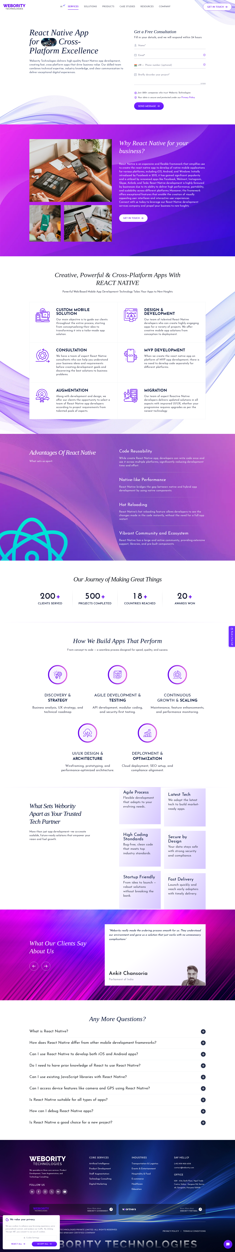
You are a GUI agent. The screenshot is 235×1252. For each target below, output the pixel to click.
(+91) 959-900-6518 (182, 1164)
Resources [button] (147, 7)
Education (137, 1189)
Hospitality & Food (141, 1174)
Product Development (100, 1169)
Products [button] (108, 7)
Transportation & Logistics (145, 1164)
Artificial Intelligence (99, 1164)
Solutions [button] (90, 7)
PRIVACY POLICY (171, 1231)
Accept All (42, 1244)
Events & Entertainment (144, 1169)
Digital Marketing (98, 1184)
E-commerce (138, 1179)
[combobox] (139, 65)
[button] (61, 6)
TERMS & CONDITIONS (194, 1231)
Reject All (16, 1244)
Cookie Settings (32, 1238)
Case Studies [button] (127, 7)
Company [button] (164, 7)
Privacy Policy (188, 97)
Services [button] (73, 7)
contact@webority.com (184, 1168)
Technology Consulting (100, 1179)
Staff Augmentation (99, 1174)
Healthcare (137, 1184)
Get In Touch (215, 7)
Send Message (147, 106)
